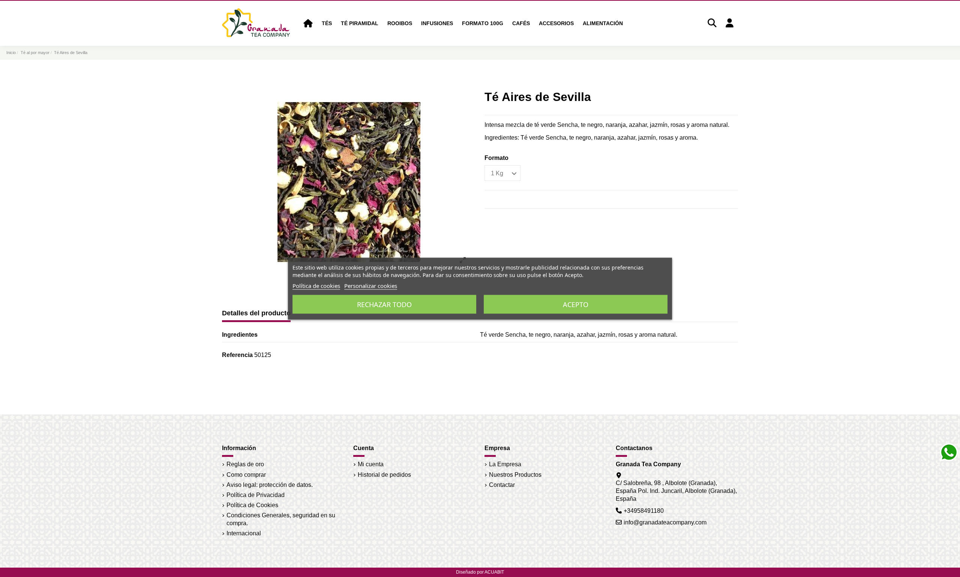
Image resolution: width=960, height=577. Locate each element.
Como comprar (246, 475)
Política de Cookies (252, 505)
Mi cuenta (371, 464)
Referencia (237, 355)
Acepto (575, 304)
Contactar (502, 485)
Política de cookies (316, 285)
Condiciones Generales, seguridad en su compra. (280, 519)
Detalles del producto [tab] (256, 313)
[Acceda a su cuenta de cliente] (729, 23)
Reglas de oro (245, 464)
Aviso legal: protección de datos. (269, 485)
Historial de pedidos (384, 475)
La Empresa (505, 464)
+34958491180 (644, 511)
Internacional (243, 533)
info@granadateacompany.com (665, 522)
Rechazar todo (384, 304)
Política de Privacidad (255, 495)
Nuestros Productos (515, 475)
